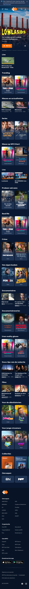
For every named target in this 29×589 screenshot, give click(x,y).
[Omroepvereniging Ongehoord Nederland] (8, 479)
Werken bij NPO (18, 530)
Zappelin (4, 541)
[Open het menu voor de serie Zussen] (25, 123)
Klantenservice (18, 533)
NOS (3, 519)
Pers (3, 533)
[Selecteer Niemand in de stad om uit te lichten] (19, 49)
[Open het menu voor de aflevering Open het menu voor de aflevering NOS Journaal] (13, 103)
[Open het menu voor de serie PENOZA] (12, 269)
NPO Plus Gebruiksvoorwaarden (9, 575)
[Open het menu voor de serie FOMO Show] (12, 77)
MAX (3, 516)
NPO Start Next (5, 547)
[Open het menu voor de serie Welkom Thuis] (25, 432)
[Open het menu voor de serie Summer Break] (12, 432)
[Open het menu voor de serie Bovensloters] (25, 269)
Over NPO (4, 527)
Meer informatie (7, 4)
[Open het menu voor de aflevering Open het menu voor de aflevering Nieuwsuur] (26, 103)
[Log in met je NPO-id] (25, 9)
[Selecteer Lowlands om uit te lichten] (4, 49)
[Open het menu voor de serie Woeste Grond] (12, 123)
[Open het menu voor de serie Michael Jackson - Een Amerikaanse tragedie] (25, 315)
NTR (16, 501)
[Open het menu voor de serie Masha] (12, 407)
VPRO (16, 510)
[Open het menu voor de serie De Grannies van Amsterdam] (25, 77)
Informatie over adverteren (8, 578)
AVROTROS (4, 501)
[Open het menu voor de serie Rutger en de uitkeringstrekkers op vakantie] (25, 192)
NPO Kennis (18, 541)
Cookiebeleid (22, 575)
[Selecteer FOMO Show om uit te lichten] (9, 49)
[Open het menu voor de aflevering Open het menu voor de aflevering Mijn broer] (13, 295)
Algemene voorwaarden (8, 572)
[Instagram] (26, 584)
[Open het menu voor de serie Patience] (12, 243)
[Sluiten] (27, 2)
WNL (16, 513)
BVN (3, 550)
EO (2, 507)
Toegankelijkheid (6, 530)
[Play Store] (18, 562)
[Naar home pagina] (14, 9)
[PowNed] (21, 479)
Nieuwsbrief (18, 527)
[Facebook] (22, 584)
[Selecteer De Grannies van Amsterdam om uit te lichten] (14, 49)
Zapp (3, 544)
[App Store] (7, 562)
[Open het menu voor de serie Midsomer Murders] (25, 243)
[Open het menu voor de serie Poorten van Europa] (12, 315)
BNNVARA (4, 504)
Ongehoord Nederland (20, 504)
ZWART (17, 516)
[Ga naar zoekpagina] (21, 9)
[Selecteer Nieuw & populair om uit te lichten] (25, 49)
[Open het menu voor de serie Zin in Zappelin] (25, 407)
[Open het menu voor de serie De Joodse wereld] (12, 192)
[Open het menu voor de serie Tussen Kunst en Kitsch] (25, 148)
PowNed (17, 507)
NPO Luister (5, 553)
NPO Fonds (17, 544)
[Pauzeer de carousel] (25, 46)
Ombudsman (18, 547)
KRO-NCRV (4, 513)
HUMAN (4, 510)
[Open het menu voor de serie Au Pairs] (25, 341)
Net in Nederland (19, 550)
